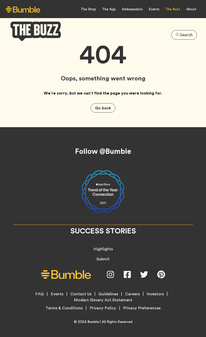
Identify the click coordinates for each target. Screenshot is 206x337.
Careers (132, 294)
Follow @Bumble (103, 151)
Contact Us (80, 294)
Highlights (103, 249)
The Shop (88, 9)
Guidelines (108, 294)
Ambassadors (132, 9)
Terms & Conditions (64, 308)
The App (109, 9)
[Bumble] (23, 9)
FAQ (39, 294)
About (191, 9)
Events (154, 9)
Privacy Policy (103, 308)
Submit (103, 259)
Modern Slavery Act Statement (103, 300)
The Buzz (172, 9)
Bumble (93, 321)
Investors (155, 294)
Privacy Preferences (142, 308)
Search (186, 35)
